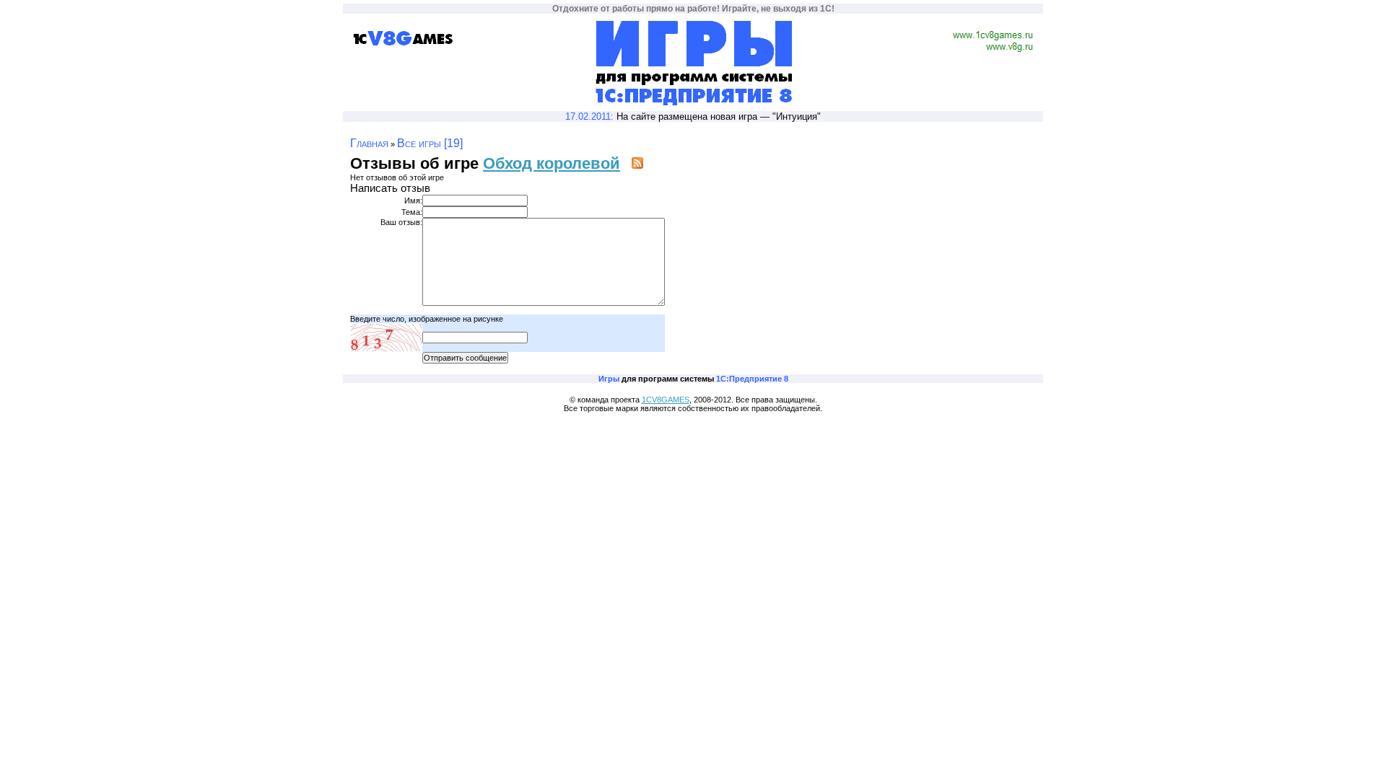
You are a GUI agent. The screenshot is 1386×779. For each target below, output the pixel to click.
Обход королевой (551, 163)
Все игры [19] (430, 143)
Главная (369, 143)
